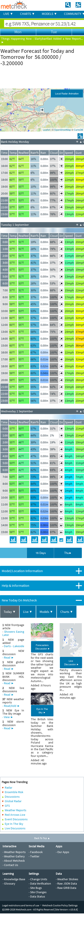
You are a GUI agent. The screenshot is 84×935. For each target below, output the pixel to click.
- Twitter (34, 856)
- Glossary (9, 883)
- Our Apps (62, 852)
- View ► (7, 717)
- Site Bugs (35, 888)
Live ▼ (27, 612)
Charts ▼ (66, 612)
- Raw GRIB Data (66, 888)
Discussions (12, 797)
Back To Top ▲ (42, 838)
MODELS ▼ (49, 14)
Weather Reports (15, 810)
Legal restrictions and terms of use (20, 905)
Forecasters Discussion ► (42, 646)
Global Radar (13, 801)
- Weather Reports (14, 852)
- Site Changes (38, 892)
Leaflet (46, 129)
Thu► (68, 553)
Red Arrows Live (15, 815)
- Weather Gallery (14, 856)
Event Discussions (16, 819)
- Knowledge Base (14, 879)
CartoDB (78, 129)
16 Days (41, 553)
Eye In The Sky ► (42, 710)
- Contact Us (10, 865)
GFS (7, 806)
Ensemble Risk (14, 792)
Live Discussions (15, 828)
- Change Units (38, 879)
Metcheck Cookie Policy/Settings (60, 905)
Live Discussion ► (71, 662)
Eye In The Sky (14, 824)
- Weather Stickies (67, 879)
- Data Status (37, 896)
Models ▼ (46, 612)
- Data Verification (40, 883)
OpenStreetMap (62, 129)
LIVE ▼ (8, 14)
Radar (8, 787)
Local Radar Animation (67, 93)
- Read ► (8, 657)
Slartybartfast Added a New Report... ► (42, 40)
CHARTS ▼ (27, 14)
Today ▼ (10, 612)
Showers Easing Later (13, 633)
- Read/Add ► (11, 706)
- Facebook (36, 852)
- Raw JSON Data (66, 883)
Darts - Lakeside (14, 646)
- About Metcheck (14, 861)
